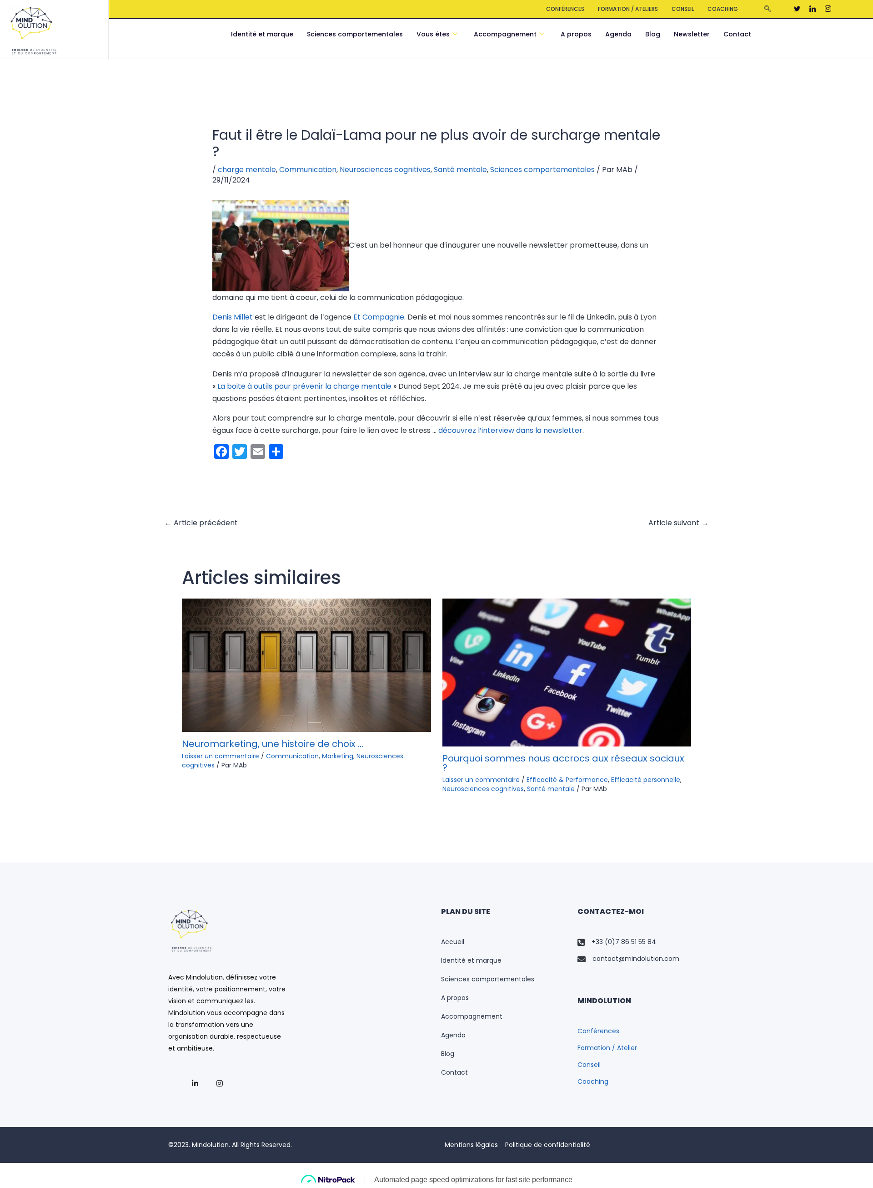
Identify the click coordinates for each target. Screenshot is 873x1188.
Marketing (337, 756)
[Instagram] (828, 9)
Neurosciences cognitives (385, 169)
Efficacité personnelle (645, 779)
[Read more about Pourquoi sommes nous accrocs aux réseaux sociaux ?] (567, 672)
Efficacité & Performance (567, 779)
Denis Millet (232, 317)
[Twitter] (797, 9)
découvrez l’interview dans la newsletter (510, 430)
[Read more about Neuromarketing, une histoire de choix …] (306, 665)
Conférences (565, 9)
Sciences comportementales (355, 34)
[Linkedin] (812, 9)
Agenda (618, 34)
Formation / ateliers (628, 9)
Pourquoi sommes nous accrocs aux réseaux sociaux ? (563, 763)
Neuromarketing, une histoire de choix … (272, 743)
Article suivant (678, 523)
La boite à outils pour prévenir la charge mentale (304, 386)
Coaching (722, 9)
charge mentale (247, 169)
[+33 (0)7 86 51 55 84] (641, 942)
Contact (737, 34)
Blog (652, 34)
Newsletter (692, 34)
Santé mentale (460, 169)
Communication (307, 169)
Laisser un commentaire (220, 756)
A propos (576, 34)
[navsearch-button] (767, 9)
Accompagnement (505, 34)
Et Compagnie (378, 317)
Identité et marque (262, 34)
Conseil (683, 9)
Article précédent (201, 523)
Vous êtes (433, 34)
